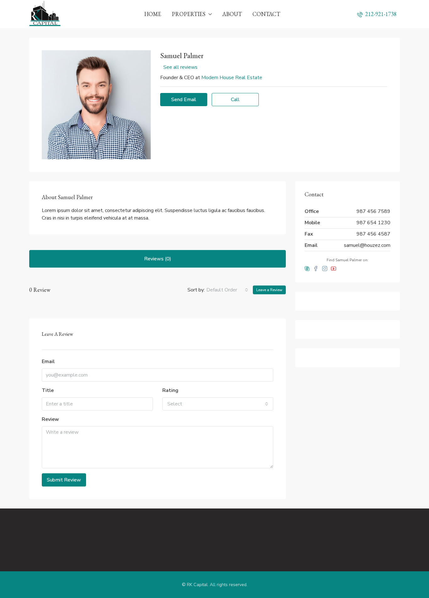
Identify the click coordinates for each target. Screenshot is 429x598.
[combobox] (227, 289)
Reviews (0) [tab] (157, 258)
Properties (188, 14)
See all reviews (180, 67)
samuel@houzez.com (367, 245)
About (232, 14)
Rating (170, 390)
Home (152, 14)
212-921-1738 (380, 14)
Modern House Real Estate (231, 77)
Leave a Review (269, 289)
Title (48, 390)
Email (48, 361)
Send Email (183, 99)
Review (50, 419)
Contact (266, 14)
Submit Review (64, 479)
